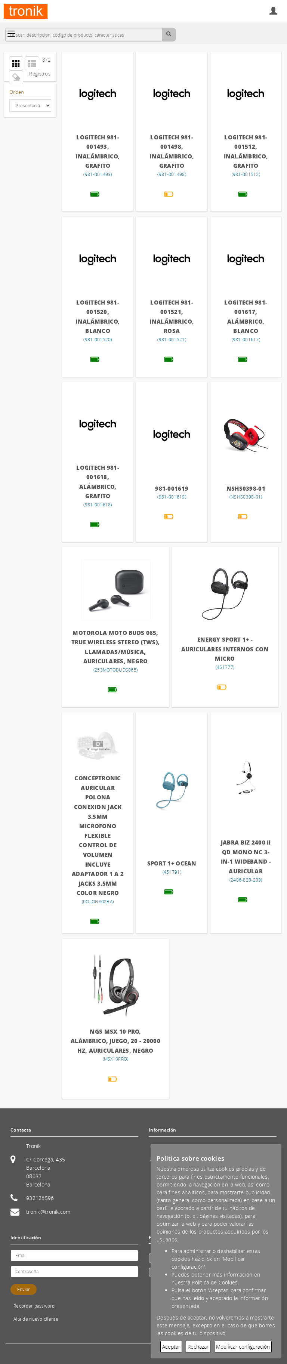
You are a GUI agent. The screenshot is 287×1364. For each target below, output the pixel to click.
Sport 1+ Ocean (172, 863)
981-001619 (171, 488)
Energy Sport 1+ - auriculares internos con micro (225, 649)
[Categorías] (11, 33)
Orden (16, 92)
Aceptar (171, 1346)
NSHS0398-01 (245, 488)
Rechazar (198, 1346)
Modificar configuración (243, 1346)
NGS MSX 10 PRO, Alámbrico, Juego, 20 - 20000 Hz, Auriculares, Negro (115, 1041)
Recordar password (34, 1306)
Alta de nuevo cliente (35, 1319)
